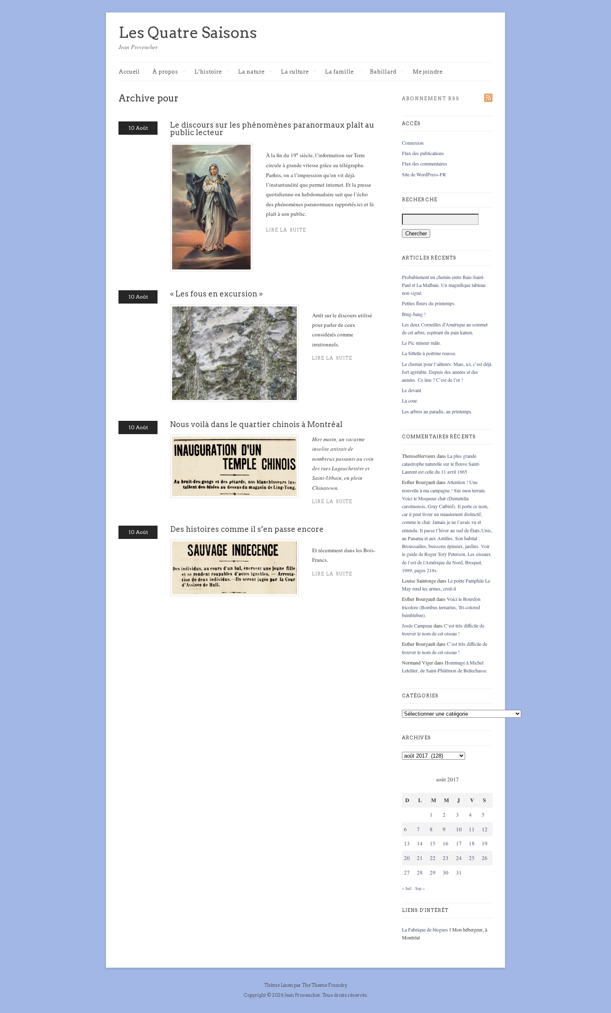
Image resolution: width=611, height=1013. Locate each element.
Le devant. (412, 390)
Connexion (413, 142)
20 (407, 858)
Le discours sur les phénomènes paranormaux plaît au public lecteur (272, 129)
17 (459, 843)
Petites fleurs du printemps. (429, 303)
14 (420, 843)
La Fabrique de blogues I (426, 929)
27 (407, 872)
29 (433, 872)
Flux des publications (423, 153)
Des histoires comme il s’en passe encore (247, 529)
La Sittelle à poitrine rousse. (429, 353)
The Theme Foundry (324, 985)
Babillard (383, 72)
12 (485, 829)
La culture (294, 72)
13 (407, 843)
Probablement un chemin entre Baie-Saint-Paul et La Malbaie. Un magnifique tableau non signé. (443, 285)
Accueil (129, 72)
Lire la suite (286, 230)
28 (420, 872)
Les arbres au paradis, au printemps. (437, 411)
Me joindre (427, 72)
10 (459, 829)
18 (472, 843)
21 (420, 858)
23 (445, 858)
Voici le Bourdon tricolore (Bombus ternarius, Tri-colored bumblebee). (441, 606)
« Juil (406, 888)
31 (459, 872)
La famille (339, 72)
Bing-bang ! (414, 314)
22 (433, 858)
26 (485, 858)
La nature (251, 72)
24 (459, 858)
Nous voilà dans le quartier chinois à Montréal (256, 424)
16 (445, 843)
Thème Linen (279, 985)
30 (445, 872)
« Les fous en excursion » (216, 293)
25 (472, 858)
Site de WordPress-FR (424, 174)
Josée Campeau (417, 625)
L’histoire (208, 72)
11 (472, 829)
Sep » (420, 888)
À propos (165, 72)
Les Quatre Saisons (187, 32)
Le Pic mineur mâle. (421, 342)
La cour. (410, 400)
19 (485, 843)
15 (433, 843)
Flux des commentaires (424, 163)
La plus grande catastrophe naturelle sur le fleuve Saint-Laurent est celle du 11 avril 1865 (441, 463)
